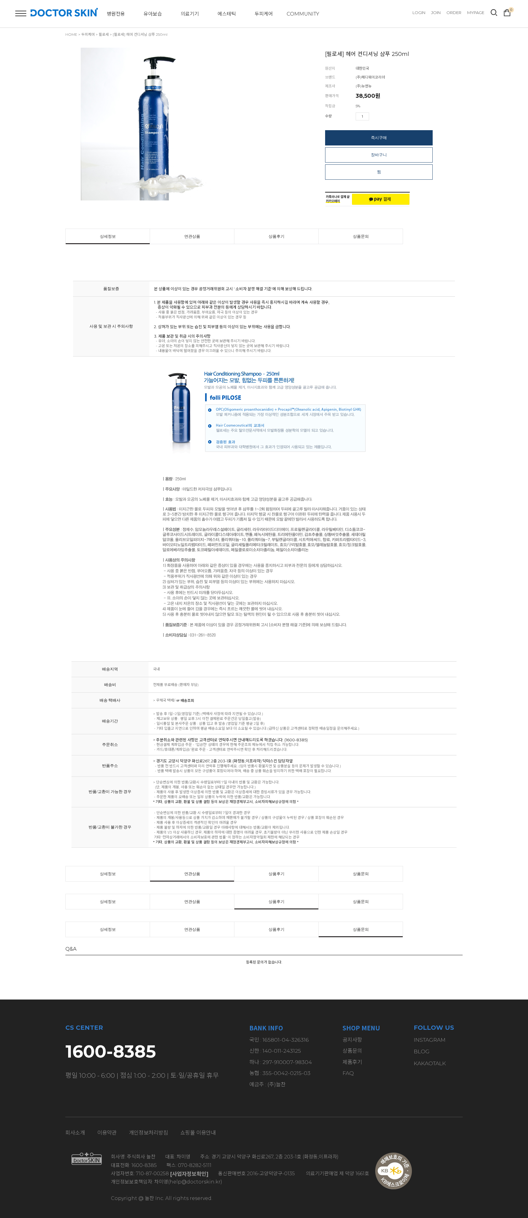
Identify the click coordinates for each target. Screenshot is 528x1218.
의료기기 (190, 14)
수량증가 (374, 116)
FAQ (348, 1073)
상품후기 (276, 236)
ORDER (453, 12)
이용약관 (107, 1132)
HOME (71, 34)
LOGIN (419, 12)
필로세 (104, 34)
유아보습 (153, 14)
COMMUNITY (303, 14)
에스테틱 (227, 14)
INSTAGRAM (430, 1039)
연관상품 (192, 236)
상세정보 (108, 236)
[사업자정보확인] (189, 1174)
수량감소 (383, 116)
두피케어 (264, 14)
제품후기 (352, 1062)
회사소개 (75, 1132)
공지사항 (352, 1039)
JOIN (436, 12)
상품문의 (361, 236)
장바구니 (379, 154)
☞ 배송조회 (185, 700)
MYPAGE (475, 12)
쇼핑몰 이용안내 (198, 1132)
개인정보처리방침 (148, 1132)
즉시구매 (379, 137)
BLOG (422, 1051)
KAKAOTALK (430, 1063)
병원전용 (116, 14)
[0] (507, 11)
